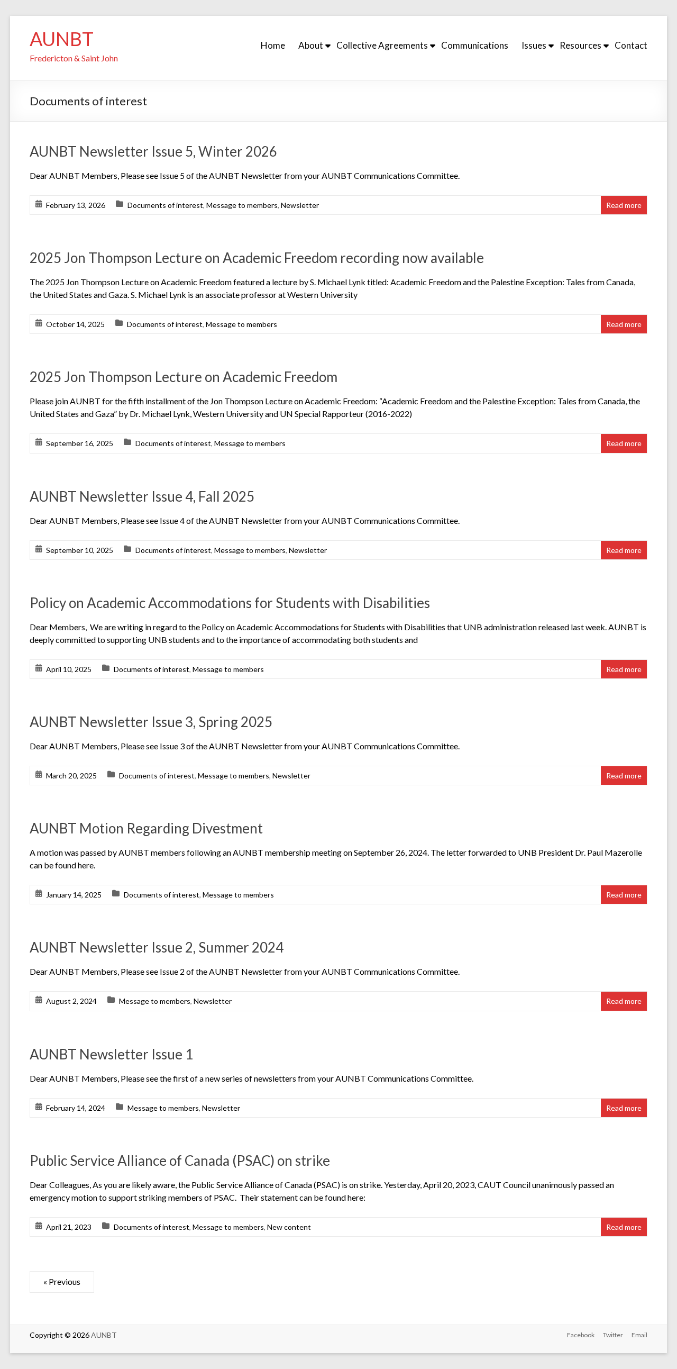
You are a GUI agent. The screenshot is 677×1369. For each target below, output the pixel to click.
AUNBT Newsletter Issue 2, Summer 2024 (156, 947)
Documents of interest (165, 205)
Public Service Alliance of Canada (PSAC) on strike (180, 1160)
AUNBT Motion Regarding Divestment (146, 828)
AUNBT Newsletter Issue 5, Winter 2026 (153, 151)
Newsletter (300, 205)
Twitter (613, 1335)
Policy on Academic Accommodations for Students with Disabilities (230, 602)
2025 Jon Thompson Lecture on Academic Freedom (183, 376)
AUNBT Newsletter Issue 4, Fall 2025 (142, 496)
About (310, 45)
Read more (624, 205)
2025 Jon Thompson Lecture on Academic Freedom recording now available (257, 257)
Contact (631, 45)
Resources (580, 45)
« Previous (61, 1281)
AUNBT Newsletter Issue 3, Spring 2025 (151, 721)
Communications (474, 45)
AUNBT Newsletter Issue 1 (111, 1054)
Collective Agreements (382, 45)
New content (289, 1226)
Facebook (580, 1335)
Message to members (242, 205)
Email (639, 1335)
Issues (534, 45)
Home (273, 45)
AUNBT (62, 38)
